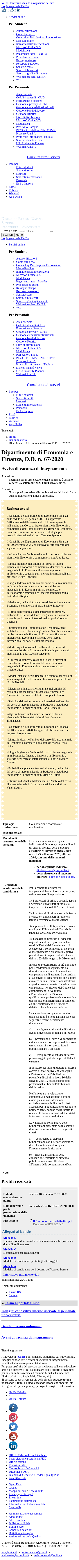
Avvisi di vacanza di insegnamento (27, 1337)
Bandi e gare (16, 1526)
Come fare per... (25, 34)
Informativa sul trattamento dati (27, 1504)
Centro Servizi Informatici (24, 1468)
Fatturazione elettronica (22, 1500)
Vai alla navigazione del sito (38, 3)
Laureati (21, 173)
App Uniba (15, 196)
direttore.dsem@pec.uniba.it (53, 870)
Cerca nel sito (9, 230)
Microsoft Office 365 (28, 47)
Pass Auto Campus (27, 126)
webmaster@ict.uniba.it (15, 1555)
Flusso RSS (15, 1292)
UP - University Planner (30, 143)
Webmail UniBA (26, 146)
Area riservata (24, 94)
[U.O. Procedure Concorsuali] (26, 215)
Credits (13, 1487)
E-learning (15, 1497)
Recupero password (27, 63)
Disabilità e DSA (19, 1471)
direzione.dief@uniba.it (62, 876)
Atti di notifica (17, 1520)
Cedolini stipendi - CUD (30, 97)
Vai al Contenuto (11, 3)
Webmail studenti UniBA (31, 76)
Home (12, 436)
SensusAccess (24, 66)
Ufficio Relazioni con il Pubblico (28, 1455)
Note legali (26, 1494)
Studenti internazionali (29, 177)
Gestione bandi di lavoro (30, 110)
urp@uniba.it (9, 1552)
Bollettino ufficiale (19, 1523)
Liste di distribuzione (28, 117)
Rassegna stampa (26, 60)
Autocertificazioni (26, 30)
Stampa (13, 1295)
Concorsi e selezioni (20, 1529)
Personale (21, 180)
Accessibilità (35, 1490)
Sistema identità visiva (29, 140)
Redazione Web (18, 1465)
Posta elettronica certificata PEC (27, 1458)
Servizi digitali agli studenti (32, 73)
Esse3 (12, 186)
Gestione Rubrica (26, 113)
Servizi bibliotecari (27, 70)
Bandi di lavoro (18, 440)
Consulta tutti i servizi (43, 157)
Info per (13, 163)
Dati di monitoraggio (21, 1533)
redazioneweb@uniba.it (48, 1555)
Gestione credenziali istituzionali (35, 107)
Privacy (13, 1494)
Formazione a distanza (29, 100)
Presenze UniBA (26, 133)
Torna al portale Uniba (22, 1303)
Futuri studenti (24, 167)
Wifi (18, 80)
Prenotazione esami (27, 57)
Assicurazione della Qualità (25, 1536)
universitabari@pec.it (34, 1552)
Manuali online (25, 40)
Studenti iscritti (24, 170)
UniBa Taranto (17, 1398)
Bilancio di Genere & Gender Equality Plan (34, 1474)
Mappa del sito (17, 1490)
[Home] (30, 227)
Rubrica (13, 190)
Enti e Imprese (24, 183)
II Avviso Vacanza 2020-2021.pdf (52, 1221)
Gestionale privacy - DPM (31, 104)
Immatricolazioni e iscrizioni (32, 43)
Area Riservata (17, 1478)
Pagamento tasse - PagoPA (31, 53)
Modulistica (23, 50)
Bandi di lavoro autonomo (21, 1326)
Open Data (15, 1484)
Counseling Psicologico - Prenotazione (38, 37)
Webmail (14, 193)
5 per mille (15, 1507)
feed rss (21, 1356)
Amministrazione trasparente (25, 1513)
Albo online (16, 1516)
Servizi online (17, 16)
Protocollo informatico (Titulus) (34, 136)
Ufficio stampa (17, 1461)
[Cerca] (51, 231)
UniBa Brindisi (17, 1392)
